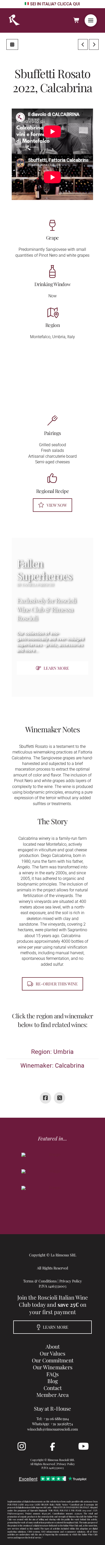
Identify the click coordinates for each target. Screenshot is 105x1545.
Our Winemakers (52, 1367)
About (53, 1346)
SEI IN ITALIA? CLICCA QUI (55, 4)
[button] (91, 20)
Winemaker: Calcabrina (52, 1065)
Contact (53, 1387)
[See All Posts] (12, 44)
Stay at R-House (52, 1408)
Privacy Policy (70, 1280)
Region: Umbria (52, 1051)
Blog (52, 1380)
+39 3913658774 (61, 1423)
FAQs (52, 1373)
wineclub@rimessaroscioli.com (52, 1429)
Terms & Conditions (40, 1280)
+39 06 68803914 (56, 1418)
